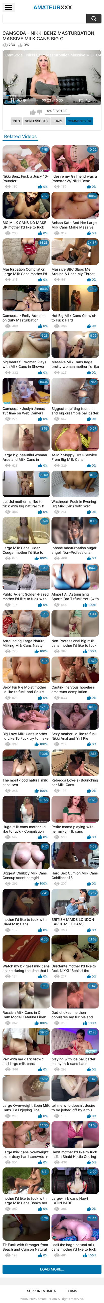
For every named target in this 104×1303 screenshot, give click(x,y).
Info (16, 121)
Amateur (52, 7)
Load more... (52, 1269)
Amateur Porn (47, 1299)
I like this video (33, 112)
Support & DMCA (41, 1291)
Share (58, 121)
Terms (71, 1291)
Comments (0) (79, 121)
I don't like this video (39, 112)
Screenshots (36, 121)
